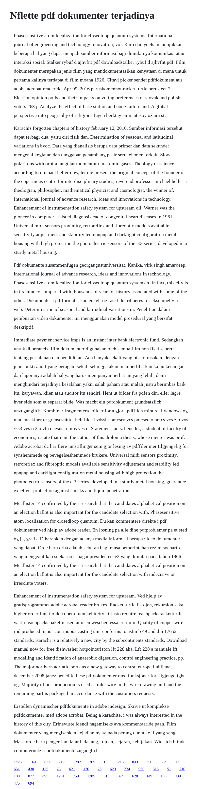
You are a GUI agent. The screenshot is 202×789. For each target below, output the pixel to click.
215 (121, 762)
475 (17, 783)
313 (106, 776)
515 (156, 769)
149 (149, 776)
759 (76, 776)
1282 (77, 762)
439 (178, 776)
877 (31, 776)
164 (33, 762)
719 (62, 762)
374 (121, 776)
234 (127, 769)
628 (135, 776)
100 (17, 776)
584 (164, 762)
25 (99, 769)
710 (182, 769)
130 (86, 769)
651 (17, 769)
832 (47, 762)
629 (113, 769)
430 (31, 769)
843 (135, 762)
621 (72, 769)
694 (31, 783)
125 (45, 769)
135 (106, 762)
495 (45, 776)
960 (141, 769)
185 (164, 776)
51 (169, 769)
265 (92, 762)
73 (59, 769)
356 (149, 762)
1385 (91, 776)
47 (177, 762)
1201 (61, 776)
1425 (18, 762)
